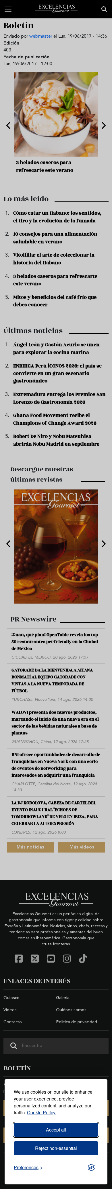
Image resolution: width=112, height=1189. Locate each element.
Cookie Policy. (41, 1112)
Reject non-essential (56, 1148)
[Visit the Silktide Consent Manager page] (91, 1167)
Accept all (56, 1129)
